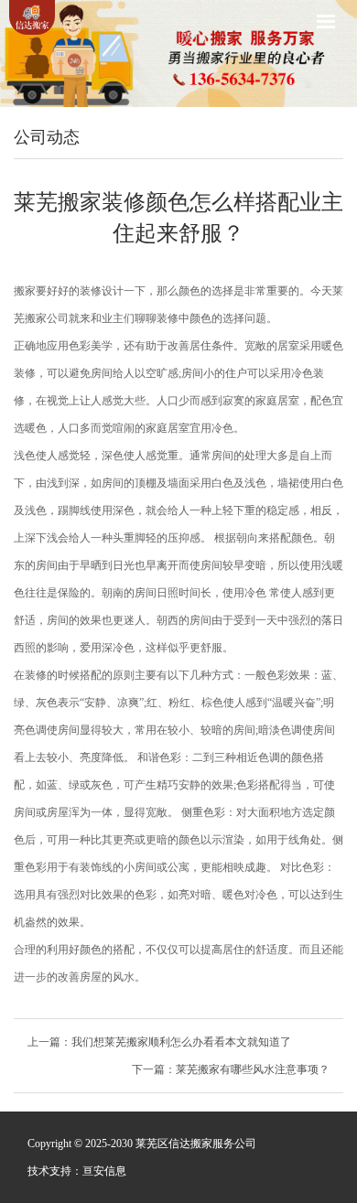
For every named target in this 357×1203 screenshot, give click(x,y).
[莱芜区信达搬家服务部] (32, 17)
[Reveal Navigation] (326, 21)
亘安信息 (104, 1171)
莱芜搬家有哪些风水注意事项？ (253, 1069)
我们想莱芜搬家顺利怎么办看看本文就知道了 (181, 1042)
